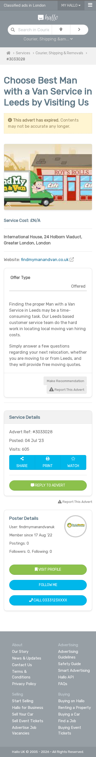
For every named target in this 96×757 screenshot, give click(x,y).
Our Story (20, 651)
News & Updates (26, 658)
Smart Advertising (74, 670)
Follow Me (48, 585)
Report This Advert (69, 390)
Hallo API (66, 677)
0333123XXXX (54, 600)
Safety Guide (69, 664)
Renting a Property (74, 707)
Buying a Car (69, 714)
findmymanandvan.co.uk (45, 259)
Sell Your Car (22, 714)
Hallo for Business (27, 707)
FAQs (62, 684)
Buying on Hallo (71, 701)
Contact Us (22, 665)
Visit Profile (49, 569)
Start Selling (22, 701)
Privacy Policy (24, 684)
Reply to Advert (49, 485)
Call (50, 600)
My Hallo (69, 5)
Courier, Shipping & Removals (59, 53)
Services (23, 53)
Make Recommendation (65, 381)
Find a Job (67, 721)
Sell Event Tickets (27, 721)
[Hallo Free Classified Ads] (48, 17)
